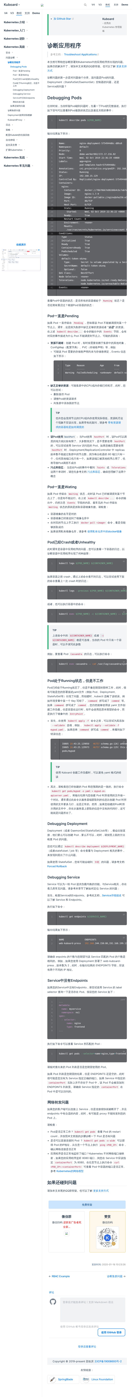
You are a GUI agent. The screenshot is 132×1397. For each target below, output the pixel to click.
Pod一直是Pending (21, 71)
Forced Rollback (57, 866)
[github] (32, 5)
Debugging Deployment (23, 90)
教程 (107, 4)
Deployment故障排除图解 (20, 115)
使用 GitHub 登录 (111, 1332)
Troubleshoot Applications (81, 54)
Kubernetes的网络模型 (70, 1171)
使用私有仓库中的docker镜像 (104, 531)
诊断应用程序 (14, 62)
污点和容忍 (93, 471)
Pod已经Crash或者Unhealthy (26, 79)
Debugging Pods (18, 66)
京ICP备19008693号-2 (108, 1361)
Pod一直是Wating (21, 75)
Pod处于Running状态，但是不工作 (26, 84)
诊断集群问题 (14, 110)
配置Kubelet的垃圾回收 (18, 134)
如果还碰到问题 (17, 106)
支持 (116, 4)
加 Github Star (64, 18)
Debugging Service (21, 94)
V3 (100, 4)
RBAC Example (61, 1276)
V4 (93, 4)
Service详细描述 (111, 895)
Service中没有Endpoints (24, 98)
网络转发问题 (18, 102)
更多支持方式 (101, 1190)
